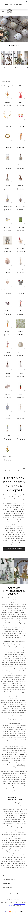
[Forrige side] (3, 467)
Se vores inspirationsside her (14, 549)
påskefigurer (21, 765)
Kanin (20, 102)
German (11, 4)
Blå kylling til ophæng (7, 310)
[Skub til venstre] (10, 74)
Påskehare (7, 102)
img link (6, 52)
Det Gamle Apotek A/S (16, 899)
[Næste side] (22, 471)
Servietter (20, 331)
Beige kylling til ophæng (7, 290)
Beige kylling (20, 248)
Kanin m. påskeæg (7, 435)
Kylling (20, 123)
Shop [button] (4, 876)
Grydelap (7, 394)
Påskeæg (20, 164)
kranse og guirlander (20, 729)
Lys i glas (20, 144)
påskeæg (23, 773)
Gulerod (7, 331)
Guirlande (7, 123)
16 (18, 471)
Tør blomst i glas (7, 206)
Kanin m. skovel (21, 435)
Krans (7, 144)
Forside (3, 81)
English (16, 4)
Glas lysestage (20, 227)
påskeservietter (14, 779)
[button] (3, 11)
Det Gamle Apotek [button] (9, 880)
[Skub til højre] (17, 74)
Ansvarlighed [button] (7, 884)
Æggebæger (7, 227)
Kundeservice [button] (7, 888)
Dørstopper (20, 290)
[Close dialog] (26, 2)
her (23, 692)
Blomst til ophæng (7, 456)
